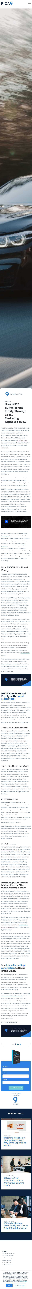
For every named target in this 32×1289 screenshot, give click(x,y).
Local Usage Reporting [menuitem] (7, 1264)
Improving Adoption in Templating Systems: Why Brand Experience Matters (15, 1141)
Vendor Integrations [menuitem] (7, 1262)
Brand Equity (8, 401)
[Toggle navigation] (29, 3)
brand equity (5, 536)
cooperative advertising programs (11, 849)
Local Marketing (12, 697)
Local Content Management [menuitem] (8, 1257)
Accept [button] (9, 1285)
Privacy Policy (23, 1281)
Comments (15, 1104)
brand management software (10, 998)
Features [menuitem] (4, 1251)
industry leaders (22, 440)
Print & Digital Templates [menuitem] (7, 1255)
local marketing (22, 485)
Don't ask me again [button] (19, 1285)
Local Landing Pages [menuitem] (6, 1260)
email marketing (9, 822)
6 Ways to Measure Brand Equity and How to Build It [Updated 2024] (16, 1225)
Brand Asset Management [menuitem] (8, 1253)
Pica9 (13, 394)
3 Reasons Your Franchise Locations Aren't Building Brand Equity (14, 1181)
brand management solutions (10, 664)
